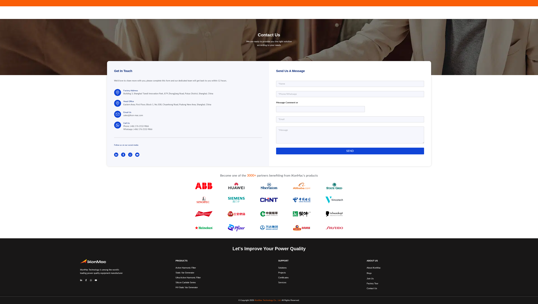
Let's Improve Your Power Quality (269, 248)
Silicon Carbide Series (186, 282)
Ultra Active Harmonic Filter (188, 277)
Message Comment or (287, 102)
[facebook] (86, 280)
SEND (350, 151)
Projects (282, 272)
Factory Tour (372, 283)
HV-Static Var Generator (187, 287)
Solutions (282, 268)
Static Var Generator (185, 272)
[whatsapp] (91, 280)
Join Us (370, 278)
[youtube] (96, 280)
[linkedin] (81, 280)
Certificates (283, 277)
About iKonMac (374, 268)
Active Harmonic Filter (186, 268)
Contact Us (372, 288)
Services (282, 282)
